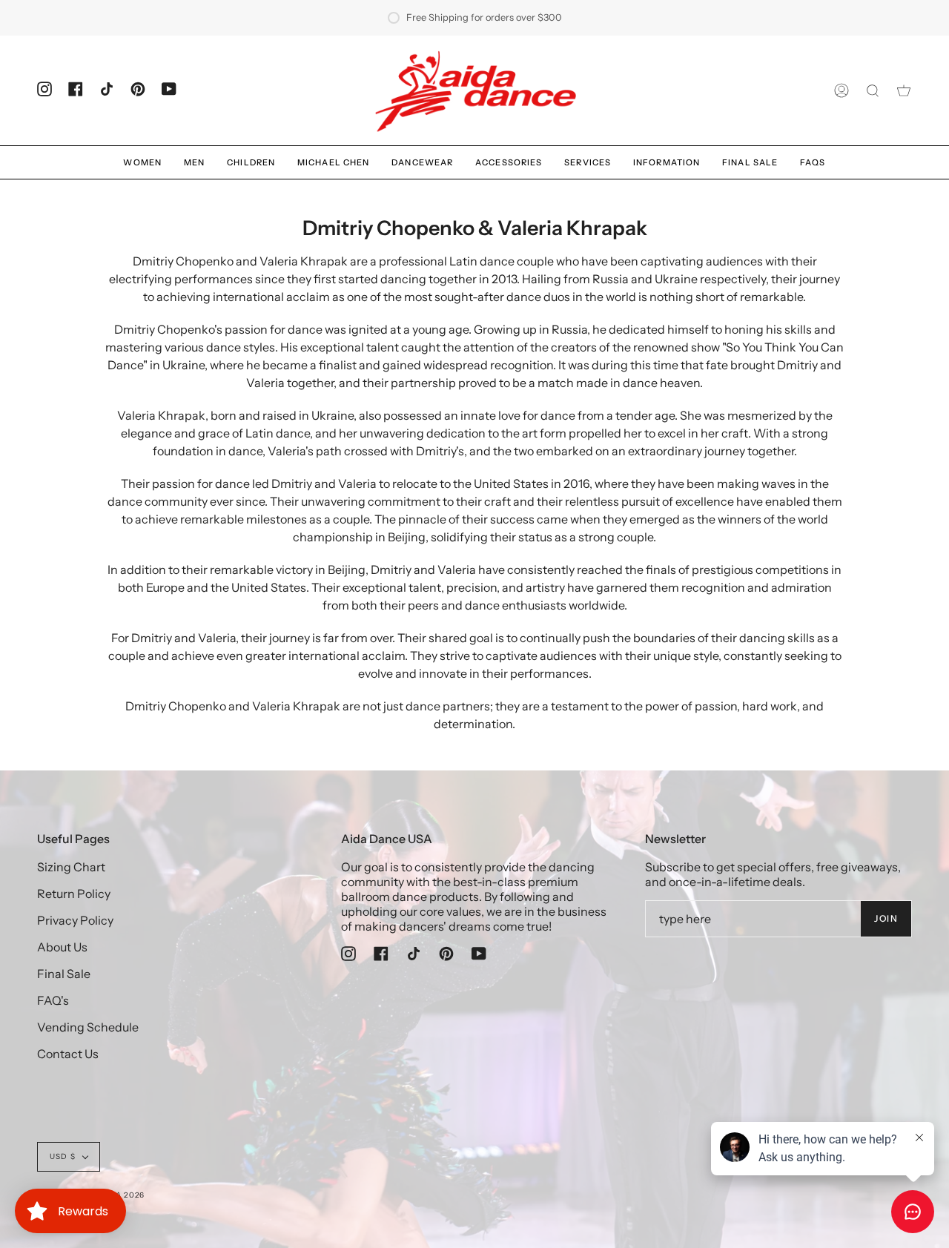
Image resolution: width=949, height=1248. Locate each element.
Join (886, 918)
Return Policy (73, 893)
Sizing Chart (71, 866)
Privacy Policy (75, 920)
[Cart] (903, 90)
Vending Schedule (88, 1027)
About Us (62, 947)
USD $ (63, 1156)
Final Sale (63, 973)
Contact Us (68, 1053)
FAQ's (53, 1000)
